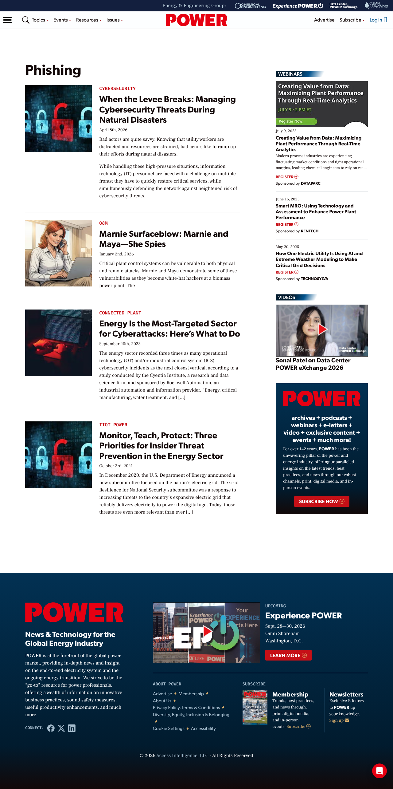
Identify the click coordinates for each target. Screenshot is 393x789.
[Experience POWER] (298, 6)
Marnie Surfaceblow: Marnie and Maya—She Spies (163, 238)
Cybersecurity (117, 88)
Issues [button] (114, 19)
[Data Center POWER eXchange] (344, 6)
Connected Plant (120, 313)
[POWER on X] (61, 728)
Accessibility (203, 728)
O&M (103, 223)
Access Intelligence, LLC (182, 756)
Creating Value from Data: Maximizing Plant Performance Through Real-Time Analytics (319, 143)
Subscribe (296, 726)
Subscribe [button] (351, 19)
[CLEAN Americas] (377, 6)
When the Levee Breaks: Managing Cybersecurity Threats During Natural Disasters (167, 109)
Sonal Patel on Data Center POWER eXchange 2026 (313, 363)
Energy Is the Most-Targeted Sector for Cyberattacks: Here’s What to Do (169, 328)
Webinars (290, 73)
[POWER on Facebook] (51, 728)
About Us (162, 701)
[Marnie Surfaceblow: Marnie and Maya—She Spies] (58, 251)
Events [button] (61, 19)
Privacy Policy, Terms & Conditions (186, 707)
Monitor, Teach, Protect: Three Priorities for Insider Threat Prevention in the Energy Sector (161, 445)
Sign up (337, 720)
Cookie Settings (169, 728)
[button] (7, 20)
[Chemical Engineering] (250, 6)
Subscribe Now (319, 501)
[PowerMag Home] (196, 20)
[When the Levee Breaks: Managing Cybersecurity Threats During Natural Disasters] (58, 117)
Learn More (285, 655)
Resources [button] (87, 19)
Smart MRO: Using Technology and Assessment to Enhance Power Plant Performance (316, 211)
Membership (191, 693)
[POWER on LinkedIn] (72, 728)
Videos (286, 297)
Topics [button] (39, 19)
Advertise (324, 19)
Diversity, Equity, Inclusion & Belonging (191, 714)
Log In (376, 19)
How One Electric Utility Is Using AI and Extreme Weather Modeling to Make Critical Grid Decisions (319, 259)
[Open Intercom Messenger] (379, 770)
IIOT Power (113, 425)
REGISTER (285, 176)
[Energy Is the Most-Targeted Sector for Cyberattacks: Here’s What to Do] (58, 341)
